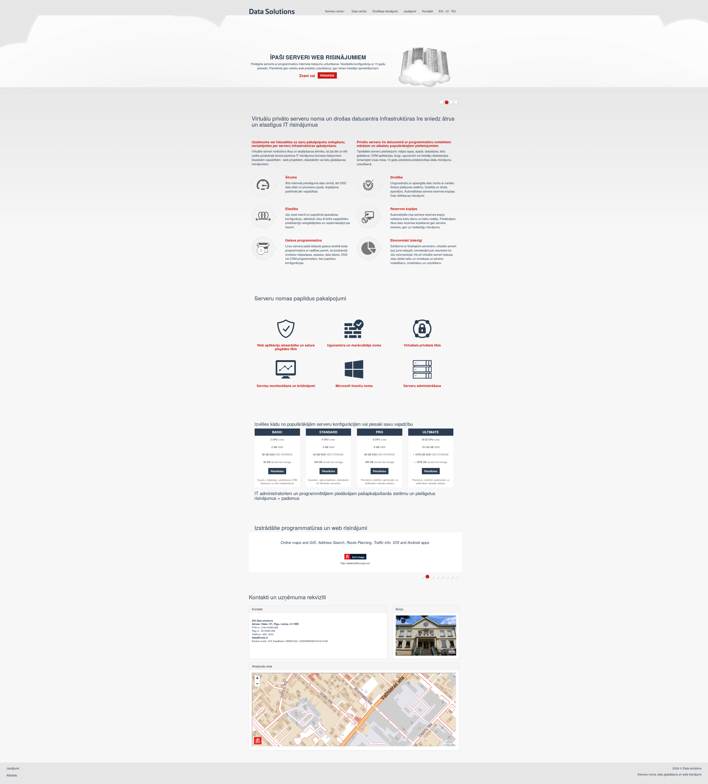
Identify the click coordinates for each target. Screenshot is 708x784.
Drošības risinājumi (385, 11)
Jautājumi (410, 11)
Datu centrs (359, 11)
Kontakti (427, 11)
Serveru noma (334, 11)
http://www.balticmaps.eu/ (355, 563)
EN (441, 11)
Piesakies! (327, 75)
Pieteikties (277, 471)
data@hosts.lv (260, 637)
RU (454, 11)
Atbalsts (11, 775)
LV (447, 11)
